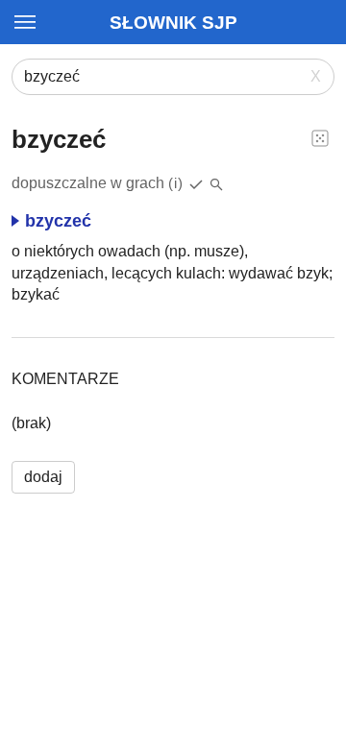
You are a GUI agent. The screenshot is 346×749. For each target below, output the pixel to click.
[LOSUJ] (320, 137)
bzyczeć (58, 220)
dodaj (43, 477)
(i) (176, 183)
